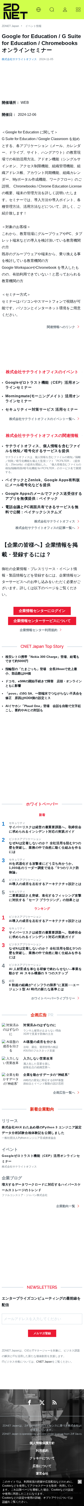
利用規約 (42, 1450)
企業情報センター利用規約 (38, 630)
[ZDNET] (16, 9)
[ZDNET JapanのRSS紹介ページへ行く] (54, 1402)
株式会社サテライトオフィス (19, 59)
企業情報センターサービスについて (42, 621)
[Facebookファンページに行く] (29, 1402)
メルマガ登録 (42, 1333)
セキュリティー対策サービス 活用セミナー (41, 409)
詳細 (5, 1501)
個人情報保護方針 (42, 1443)
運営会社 (42, 1473)
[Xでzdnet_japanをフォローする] (42, 1402)
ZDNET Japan (10, 26)
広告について (42, 1466)
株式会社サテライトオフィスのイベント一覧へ (42, 419)
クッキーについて (42, 1458)
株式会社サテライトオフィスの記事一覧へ (45, 528)
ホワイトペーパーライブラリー (53, 998)
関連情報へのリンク (61, 327)
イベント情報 (33, 26)
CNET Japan (44, 1361)
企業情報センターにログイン (42, 611)
